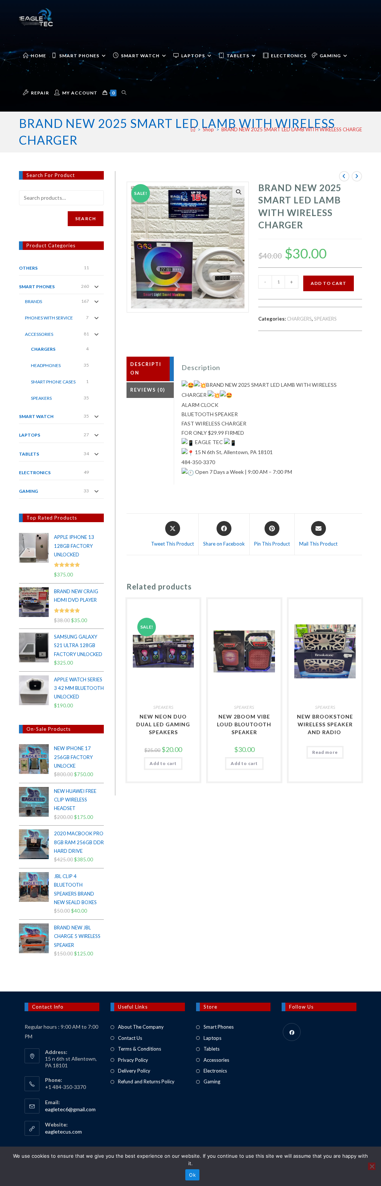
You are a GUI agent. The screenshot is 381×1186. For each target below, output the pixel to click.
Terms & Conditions (139, 1049)
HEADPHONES (46, 365)
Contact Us (130, 1038)
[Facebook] (292, 1032)
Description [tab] (145, 368)
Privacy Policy (133, 1060)
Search (85, 218)
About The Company (141, 1027)
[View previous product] (344, 176)
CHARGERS (299, 319)
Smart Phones (219, 1027)
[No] (371, 1166)
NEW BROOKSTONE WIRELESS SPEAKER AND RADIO (325, 724)
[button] (238, 192)
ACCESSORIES (39, 334)
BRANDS (33, 301)
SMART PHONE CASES (53, 382)
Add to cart (328, 283)
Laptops (212, 1038)
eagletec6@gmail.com (70, 1109)
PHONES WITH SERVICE (49, 318)
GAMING (28, 491)
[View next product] (357, 176)
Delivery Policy (134, 1071)
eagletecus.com (63, 1131)
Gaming (212, 1081)
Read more (325, 752)
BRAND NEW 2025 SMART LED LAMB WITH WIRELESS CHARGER (293, 129)
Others (28, 268)
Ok (192, 1175)
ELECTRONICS (35, 472)
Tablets (212, 1049)
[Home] (192, 129)
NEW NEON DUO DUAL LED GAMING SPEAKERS (163, 724)
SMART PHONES (37, 286)
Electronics (215, 1071)
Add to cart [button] (163, 763)
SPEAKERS (325, 319)
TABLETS (29, 454)
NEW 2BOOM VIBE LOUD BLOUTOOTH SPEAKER (244, 724)
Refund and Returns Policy (146, 1081)
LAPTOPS (29, 435)
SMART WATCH (36, 416)
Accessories (216, 1060)
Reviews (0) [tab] (147, 390)
